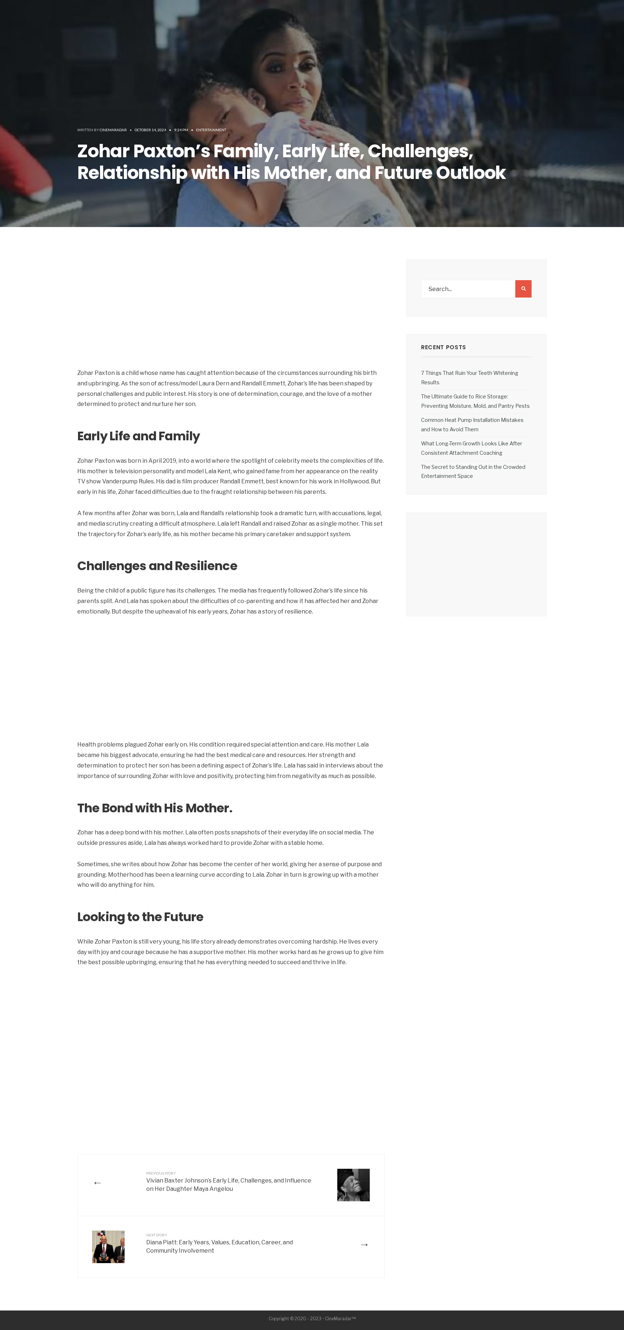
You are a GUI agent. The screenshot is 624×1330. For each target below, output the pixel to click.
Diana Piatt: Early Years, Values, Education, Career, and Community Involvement (219, 1243)
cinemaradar (113, 130)
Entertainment (211, 130)
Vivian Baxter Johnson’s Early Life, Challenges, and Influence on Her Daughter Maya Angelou (228, 1181)
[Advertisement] (231, 313)
